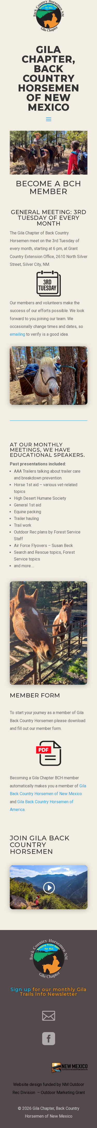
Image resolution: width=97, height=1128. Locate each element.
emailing (17, 334)
